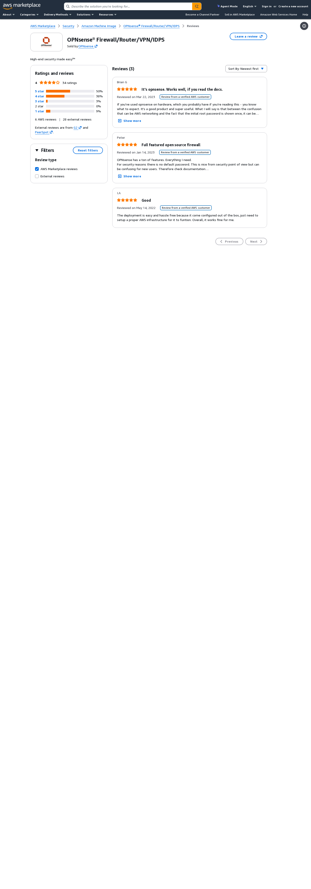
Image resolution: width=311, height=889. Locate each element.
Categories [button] (27, 14)
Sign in (267, 6)
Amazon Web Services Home (278, 14)
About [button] (7, 14)
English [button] (248, 6)
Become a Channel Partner (202, 14)
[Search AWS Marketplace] (196, 6)
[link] (193, 26)
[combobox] (128, 6)
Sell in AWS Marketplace (240, 14)
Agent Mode (229, 6)
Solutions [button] (83, 14)
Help (305, 14)
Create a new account (293, 6)
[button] (39, 91)
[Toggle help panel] (304, 26)
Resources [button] (106, 14)
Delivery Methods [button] (56, 14)
